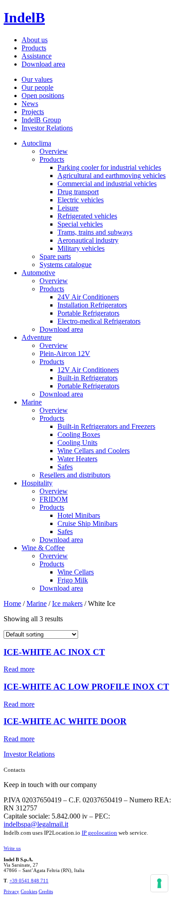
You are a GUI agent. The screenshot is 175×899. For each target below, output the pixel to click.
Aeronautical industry (87, 240)
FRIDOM (53, 499)
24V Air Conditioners (88, 297)
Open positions (43, 95)
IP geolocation (99, 832)
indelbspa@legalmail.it (36, 824)
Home (12, 603)
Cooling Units (77, 442)
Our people (37, 87)
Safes (65, 467)
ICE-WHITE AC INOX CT (54, 652)
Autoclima (36, 143)
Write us (12, 848)
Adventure (37, 337)
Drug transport (78, 192)
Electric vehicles (80, 200)
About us (35, 40)
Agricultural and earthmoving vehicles (111, 175)
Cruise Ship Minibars (87, 523)
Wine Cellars (75, 572)
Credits (46, 891)
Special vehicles (80, 224)
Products (34, 48)
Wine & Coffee (43, 548)
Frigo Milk (72, 580)
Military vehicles (81, 248)
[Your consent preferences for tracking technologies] (159, 883)
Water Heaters (77, 459)
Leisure (68, 208)
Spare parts (55, 256)
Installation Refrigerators (92, 305)
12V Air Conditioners (88, 370)
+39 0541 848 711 (28, 880)
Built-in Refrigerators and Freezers (106, 426)
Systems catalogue (65, 264)
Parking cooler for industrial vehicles (109, 167)
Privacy (11, 891)
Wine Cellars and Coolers (93, 450)
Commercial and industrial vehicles (107, 183)
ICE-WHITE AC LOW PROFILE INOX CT (86, 686)
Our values (37, 79)
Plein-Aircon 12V (64, 353)
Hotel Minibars (78, 515)
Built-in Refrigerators (87, 378)
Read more (19, 669)
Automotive (38, 272)
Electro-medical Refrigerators (98, 321)
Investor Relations (47, 128)
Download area (43, 64)
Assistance (37, 56)
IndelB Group (41, 120)
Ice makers (67, 603)
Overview (53, 151)
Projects (33, 112)
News (30, 103)
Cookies (29, 891)
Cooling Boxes (78, 434)
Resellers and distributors (74, 475)
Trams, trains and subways (94, 232)
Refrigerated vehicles (87, 216)
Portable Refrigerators (88, 313)
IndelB (24, 17)
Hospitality (37, 483)
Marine (32, 402)
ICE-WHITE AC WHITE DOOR (65, 721)
